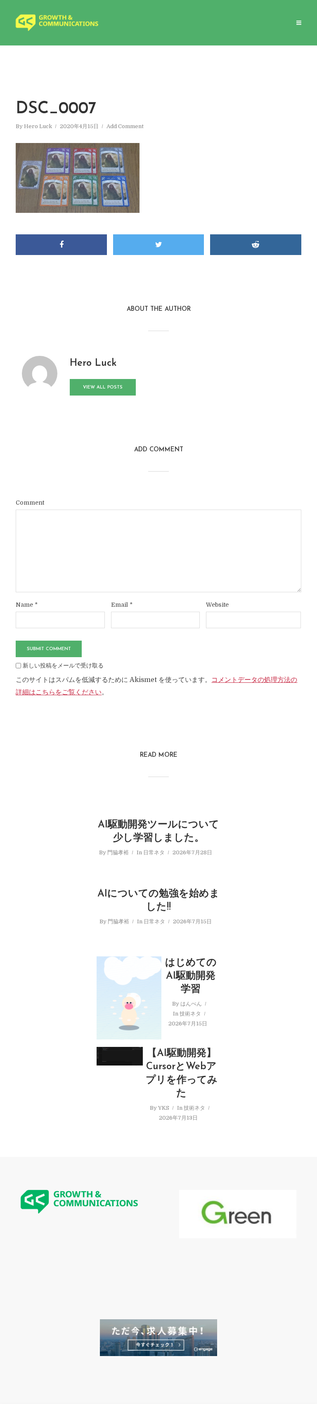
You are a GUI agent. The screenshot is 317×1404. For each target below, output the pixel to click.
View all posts (103, 387)
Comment (30, 502)
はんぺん (191, 1004)
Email (121, 605)
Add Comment (125, 126)
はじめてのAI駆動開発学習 (191, 976)
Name (27, 605)
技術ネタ (190, 1014)
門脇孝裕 (118, 852)
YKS (163, 1108)
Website (217, 605)
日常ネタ (154, 852)
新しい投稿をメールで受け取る (63, 665)
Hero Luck (38, 126)
